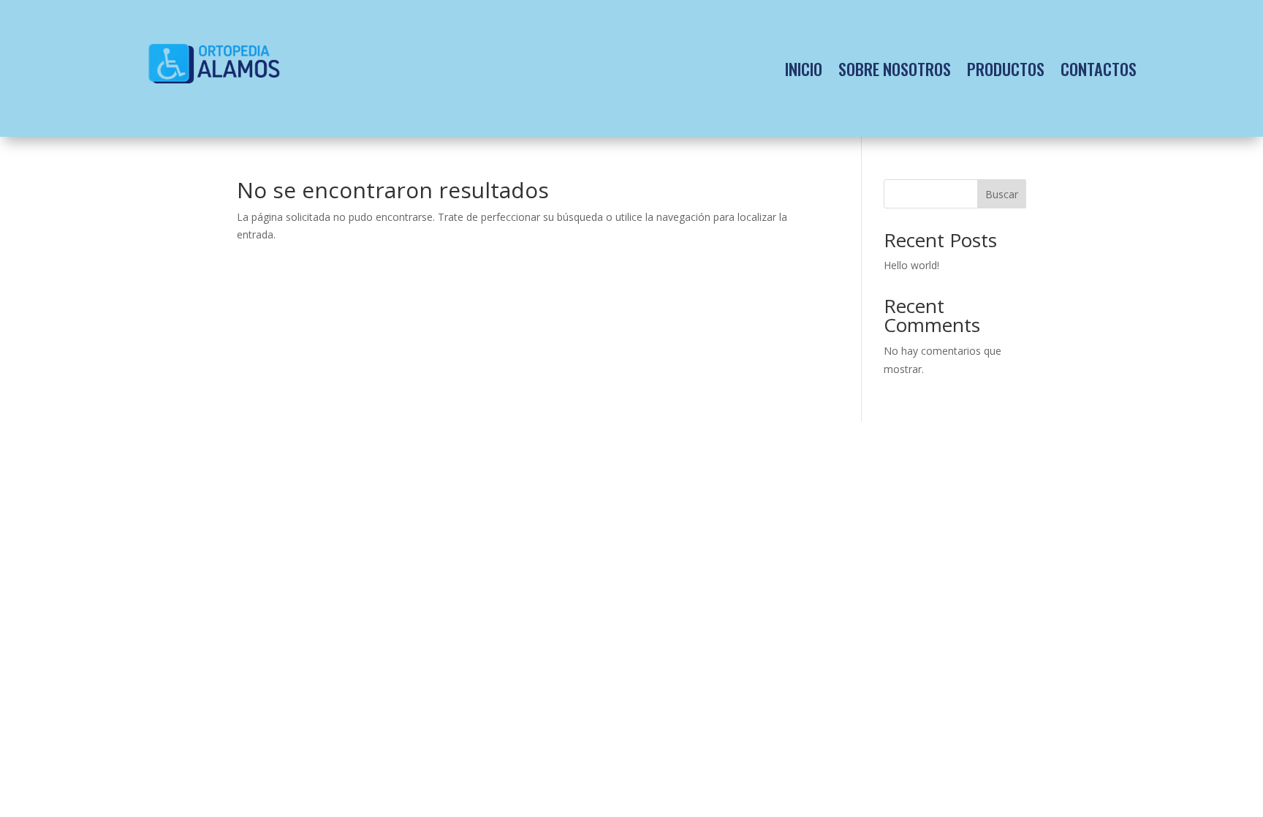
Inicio (803, 68)
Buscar (1001, 194)
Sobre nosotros (894, 68)
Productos (1005, 68)
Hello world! (911, 265)
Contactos (1099, 68)
